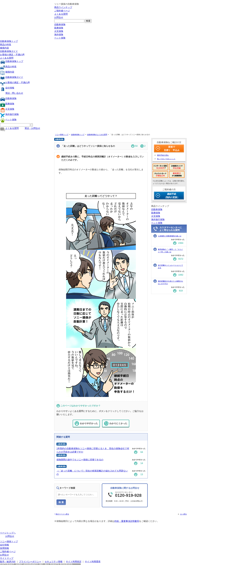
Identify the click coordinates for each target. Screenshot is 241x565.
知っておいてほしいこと (166, 159)
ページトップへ (8, 533)
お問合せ (58, 17)
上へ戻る (183, 514)
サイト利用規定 (73, 561)
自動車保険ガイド (9, 51)
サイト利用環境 (92, 561)
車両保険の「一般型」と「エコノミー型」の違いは (170, 250)
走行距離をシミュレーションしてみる (170, 266)
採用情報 (4, 548)
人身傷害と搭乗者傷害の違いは (169, 236)
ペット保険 (59, 38)
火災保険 (58, 31)
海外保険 (58, 34)
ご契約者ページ (62, 10)
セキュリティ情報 (53, 561)
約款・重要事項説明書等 (127, 521)
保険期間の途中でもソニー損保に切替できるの (79, 459)
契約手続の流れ (163, 155)
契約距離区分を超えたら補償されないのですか (170, 282)
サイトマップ (6, 558)
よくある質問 (61, 14)
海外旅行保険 (12, 114)
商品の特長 (5, 44)
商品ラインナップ (63, 7)
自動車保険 (59, 24)
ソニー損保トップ (61, 135)
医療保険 (58, 28)
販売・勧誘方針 (8, 561)
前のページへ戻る (62, 514)
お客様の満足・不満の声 (12, 54)
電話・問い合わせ (14, 93)
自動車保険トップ (9, 41)
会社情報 (9, 88)
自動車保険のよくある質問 (97, 135)
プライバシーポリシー (30, 561)
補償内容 (4, 48)
